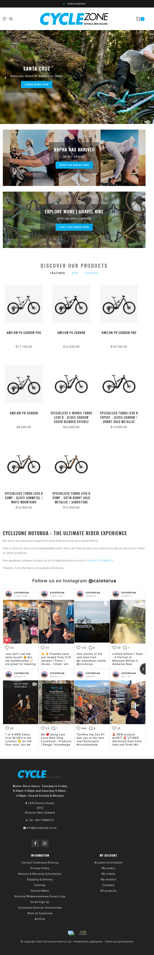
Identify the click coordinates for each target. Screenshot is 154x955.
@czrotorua (102, 580)
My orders (108, 868)
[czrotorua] (8, 594)
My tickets (109, 873)
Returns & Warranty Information (40, 873)
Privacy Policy (40, 868)
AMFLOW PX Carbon (71, 332)
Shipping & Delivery (40, 879)
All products (108, 890)
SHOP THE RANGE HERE (74, 165)
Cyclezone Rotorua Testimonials (40, 907)
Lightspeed (95, 941)
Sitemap (40, 885)
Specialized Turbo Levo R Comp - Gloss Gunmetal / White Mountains (24, 497)
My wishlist (108, 879)
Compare (108, 885)
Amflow (40, 918)
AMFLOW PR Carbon (24, 413)
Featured (57, 273)
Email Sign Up (40, 902)
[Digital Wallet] (83, 933)
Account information (108, 862)
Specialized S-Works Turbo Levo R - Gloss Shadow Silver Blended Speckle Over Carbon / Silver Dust (71, 419)
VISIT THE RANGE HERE (74, 227)
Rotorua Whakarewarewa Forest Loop (39, 896)
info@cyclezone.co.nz (42, 827)
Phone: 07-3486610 (100, 560)
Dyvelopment (125, 941)
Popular (91, 273)
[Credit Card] (71, 933)
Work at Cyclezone (40, 913)
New (75, 273)
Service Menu (40, 890)
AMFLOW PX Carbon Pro (24, 332)
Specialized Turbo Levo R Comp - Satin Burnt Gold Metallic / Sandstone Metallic (71, 500)
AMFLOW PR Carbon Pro (119, 332)
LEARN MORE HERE (37, 84)
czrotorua (21, 592)
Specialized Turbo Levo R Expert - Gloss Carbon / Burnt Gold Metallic (119, 417)
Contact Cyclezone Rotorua (40, 862)
